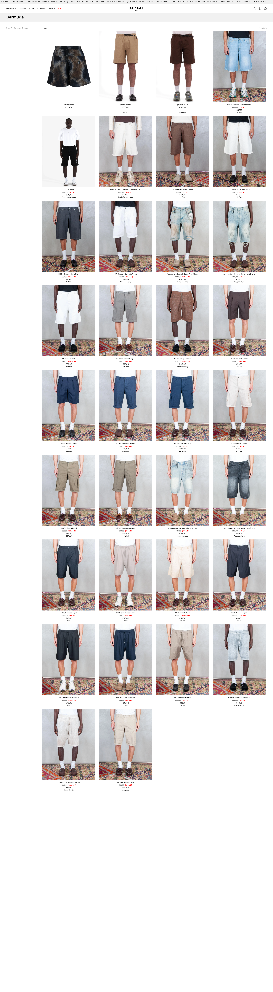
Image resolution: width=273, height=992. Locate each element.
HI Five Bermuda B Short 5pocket (239, 104)
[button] (52, 8)
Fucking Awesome (69, 197)
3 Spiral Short (69, 189)
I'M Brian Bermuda (69, 359)
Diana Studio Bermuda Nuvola (239, 697)
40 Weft (125, 367)
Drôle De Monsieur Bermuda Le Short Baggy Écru (125, 189)
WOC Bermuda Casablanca (126, 613)
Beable (239, 367)
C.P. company (125, 282)
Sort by (44, 28)
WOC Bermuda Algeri (69, 613)
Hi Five (239, 112)
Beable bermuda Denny (239, 359)
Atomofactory (182, 367)
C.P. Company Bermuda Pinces (126, 274)
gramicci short (125, 104)
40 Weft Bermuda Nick (182, 443)
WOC (69, 621)
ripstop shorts (69, 104)
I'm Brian (68, 367)
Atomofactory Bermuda (182, 359)
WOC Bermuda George (182, 697)
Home (8, 28)
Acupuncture (182, 282)
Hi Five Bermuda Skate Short (182, 189)
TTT (69, 112)
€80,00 (126, 107)
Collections (16, 28)
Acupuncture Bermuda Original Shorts (182, 528)
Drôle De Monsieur (125, 197)
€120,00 (69, 107)
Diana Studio (239, 705)
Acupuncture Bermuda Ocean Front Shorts (182, 274)
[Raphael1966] (136, 8)
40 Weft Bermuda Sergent (125, 359)
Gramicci (125, 112)
